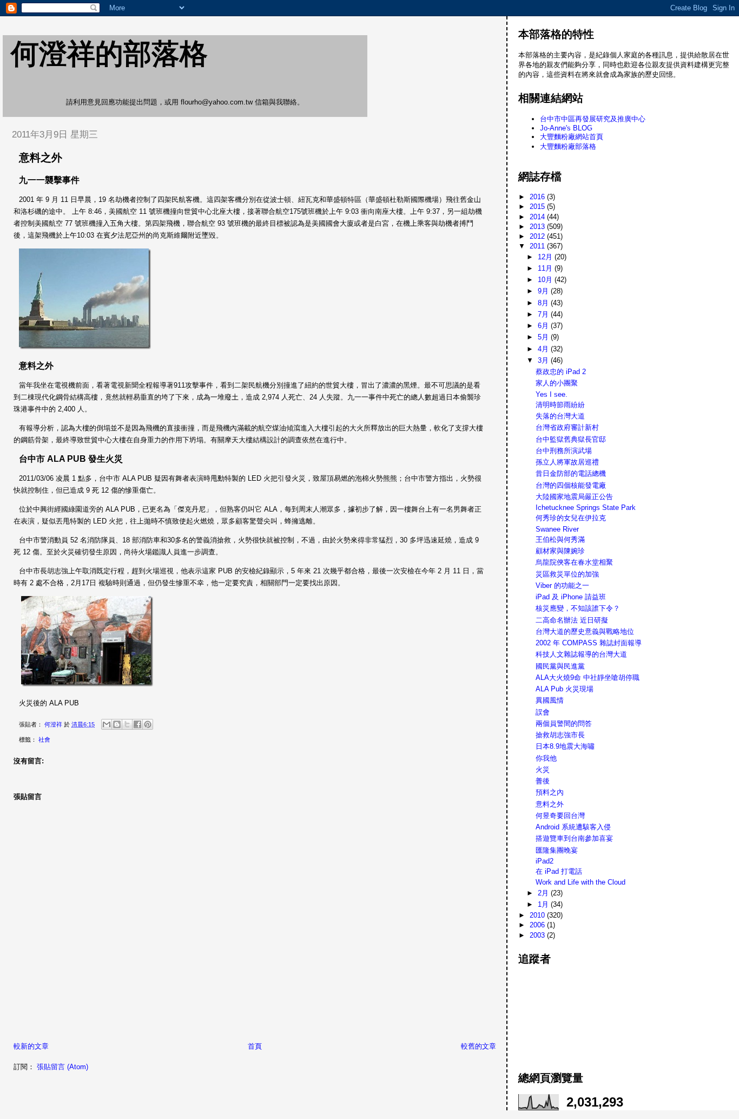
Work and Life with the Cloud (580, 882)
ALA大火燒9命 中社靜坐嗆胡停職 (587, 677)
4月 (544, 349)
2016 (538, 197)
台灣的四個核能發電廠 (571, 485)
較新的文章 (31, 1046)
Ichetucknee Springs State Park (586, 507)
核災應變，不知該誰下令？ (578, 608)
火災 (543, 769)
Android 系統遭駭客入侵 (573, 827)
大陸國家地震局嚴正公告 (574, 497)
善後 (543, 781)
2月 (544, 893)
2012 (538, 236)
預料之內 (550, 792)
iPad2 (544, 861)
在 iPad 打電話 (559, 871)
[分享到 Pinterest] (147, 724)
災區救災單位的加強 (567, 574)
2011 (538, 246)
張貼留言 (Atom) (62, 1067)
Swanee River (557, 529)
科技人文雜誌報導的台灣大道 (581, 654)
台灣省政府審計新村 (567, 427)
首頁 (255, 1046)
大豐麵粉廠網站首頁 (571, 137)
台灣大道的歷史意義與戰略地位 (585, 631)
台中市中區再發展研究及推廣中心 (592, 119)
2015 (538, 206)
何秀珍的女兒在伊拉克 (571, 518)
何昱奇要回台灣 (560, 816)
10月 (546, 280)
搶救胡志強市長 (560, 735)
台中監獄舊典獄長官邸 (571, 439)
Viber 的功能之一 (562, 585)
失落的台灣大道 (560, 416)
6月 (544, 326)
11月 (546, 268)
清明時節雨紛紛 (560, 405)
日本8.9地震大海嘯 (565, 746)
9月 (544, 291)
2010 (538, 915)
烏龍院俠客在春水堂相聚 (574, 562)
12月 (546, 257)
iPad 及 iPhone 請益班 (571, 597)
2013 (538, 227)
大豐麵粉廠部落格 (568, 146)
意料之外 (550, 804)
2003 (538, 935)
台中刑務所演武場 (564, 451)
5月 (544, 337)
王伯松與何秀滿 (560, 539)
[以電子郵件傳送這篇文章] (106, 724)
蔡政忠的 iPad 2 (561, 372)
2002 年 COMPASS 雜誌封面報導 (589, 643)
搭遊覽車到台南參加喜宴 (574, 838)
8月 (544, 303)
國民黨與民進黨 (560, 666)
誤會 (543, 712)
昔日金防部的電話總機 (571, 473)
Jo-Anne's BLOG (566, 128)
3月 (544, 360)
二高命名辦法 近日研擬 (572, 620)
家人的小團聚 (557, 383)
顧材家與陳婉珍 (560, 551)
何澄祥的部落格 (109, 53)
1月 (544, 904)
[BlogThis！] (116, 724)
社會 (44, 739)
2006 (538, 925)
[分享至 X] (127, 724)
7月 (544, 314)
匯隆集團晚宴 (557, 850)
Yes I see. (552, 394)
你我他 (546, 758)
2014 (538, 217)
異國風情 (550, 700)
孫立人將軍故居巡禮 (567, 462)
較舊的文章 (478, 1046)
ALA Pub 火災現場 (564, 689)
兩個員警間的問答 (564, 723)
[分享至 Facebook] (137, 724)
